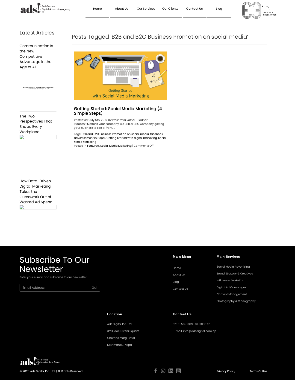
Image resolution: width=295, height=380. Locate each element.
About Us (121, 8)
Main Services (228, 256)
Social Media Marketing (116, 146)
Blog (219, 8)
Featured (93, 146)
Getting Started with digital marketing (131, 138)
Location (114, 314)
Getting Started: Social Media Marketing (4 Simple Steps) (118, 111)
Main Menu (182, 256)
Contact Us (194, 8)
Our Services (146, 8)
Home (97, 8)
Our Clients (170, 8)
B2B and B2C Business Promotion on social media (115, 134)
